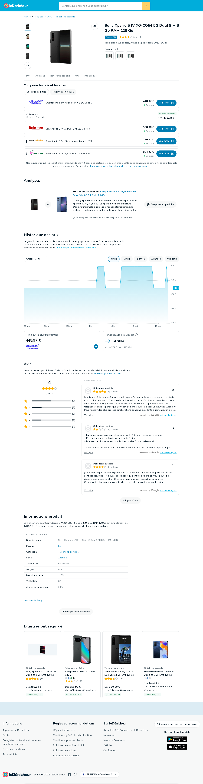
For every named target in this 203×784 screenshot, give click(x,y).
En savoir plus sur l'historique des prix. (76, 247)
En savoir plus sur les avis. (107, 373)
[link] (101, 204)
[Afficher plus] (26, 103)
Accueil (27, 17)
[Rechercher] (146, 6)
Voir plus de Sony (33, 600)
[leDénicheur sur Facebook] (69, 774)
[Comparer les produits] (94, 26)
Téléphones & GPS (43, 17)
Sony (61, 545)
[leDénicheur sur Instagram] (76, 774)
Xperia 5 (62, 557)
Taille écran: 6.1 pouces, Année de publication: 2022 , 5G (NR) (137, 42)
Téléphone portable (65, 17)
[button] (27, 65)
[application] (101, 296)
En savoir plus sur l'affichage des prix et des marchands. (120, 166)
